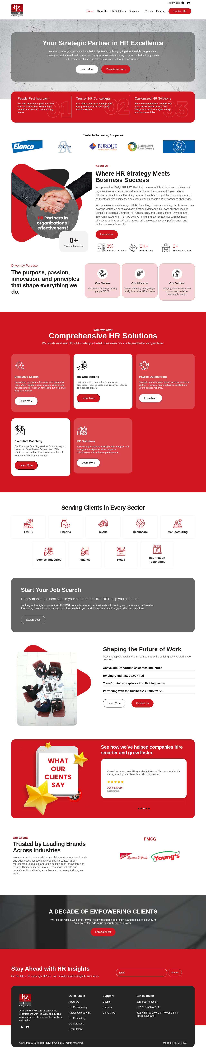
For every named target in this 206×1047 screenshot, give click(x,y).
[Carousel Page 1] (138, 808)
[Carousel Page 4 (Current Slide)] (146, 808)
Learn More (26, 401)
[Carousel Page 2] (141, 808)
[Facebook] (183, 3)
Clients (149, 11)
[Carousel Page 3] (144, 808)
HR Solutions (118, 11)
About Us (102, 11)
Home (89, 11)
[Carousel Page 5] (149, 808)
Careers (160, 11)
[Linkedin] (189, 3)
